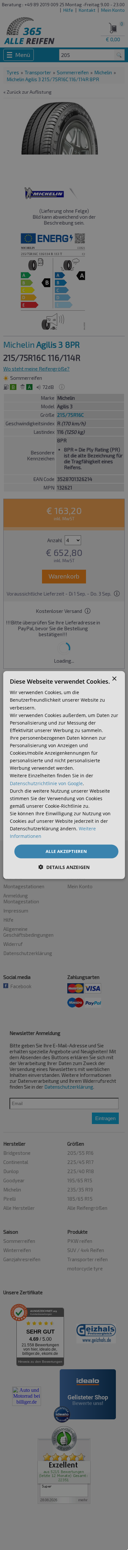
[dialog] (64, 775)
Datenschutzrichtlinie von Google (46, 783)
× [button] (114, 678)
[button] (64, 867)
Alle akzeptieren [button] (66, 851)
